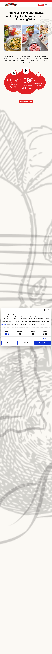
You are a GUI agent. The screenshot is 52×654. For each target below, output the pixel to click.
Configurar (45, 338)
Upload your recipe (26, 101)
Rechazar (9, 342)
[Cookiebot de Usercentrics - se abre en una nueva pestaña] (45, 310)
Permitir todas (42, 342)
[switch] (19, 334)
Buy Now (41, 4)
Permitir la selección (26, 342)
